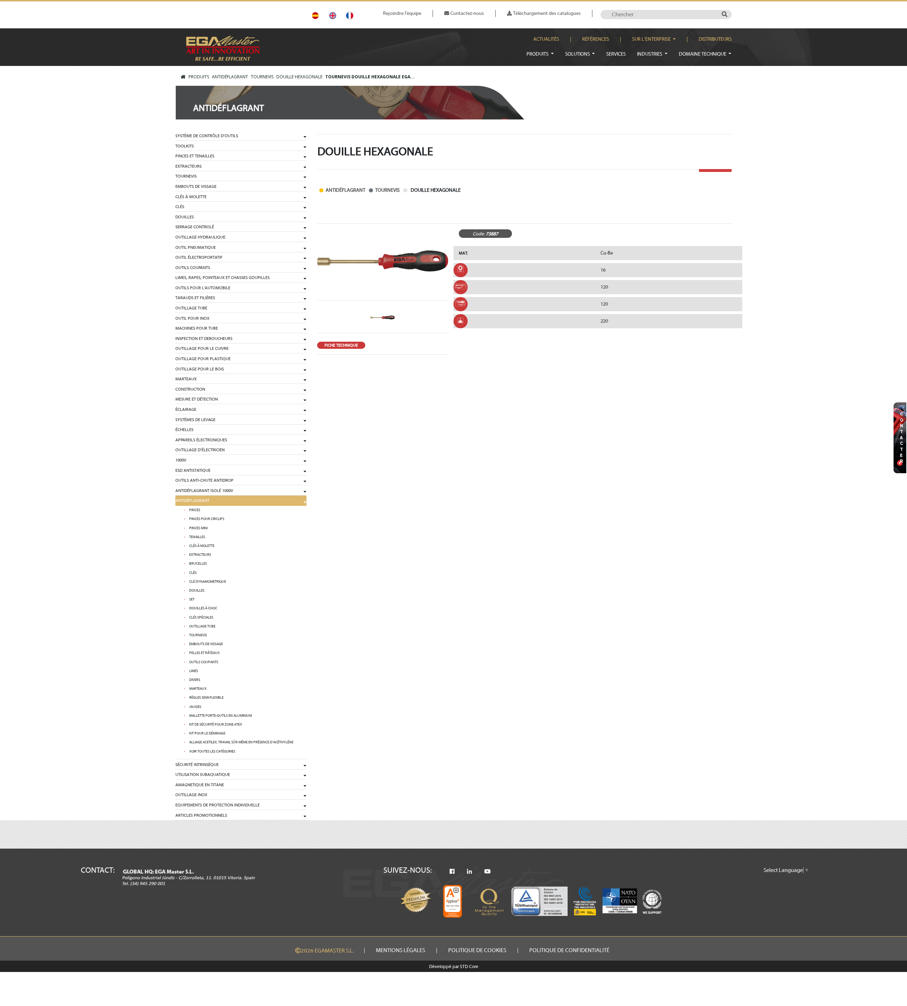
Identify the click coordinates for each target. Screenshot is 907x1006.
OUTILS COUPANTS (192, 267)
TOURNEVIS (262, 77)
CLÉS (179, 206)
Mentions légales (400, 950)
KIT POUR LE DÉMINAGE (207, 733)
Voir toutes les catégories (212, 751)
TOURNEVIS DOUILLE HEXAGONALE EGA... (370, 77)
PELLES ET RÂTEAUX (204, 653)
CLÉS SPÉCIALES (201, 617)
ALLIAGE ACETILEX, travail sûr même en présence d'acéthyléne (241, 742)
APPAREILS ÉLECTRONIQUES (201, 439)
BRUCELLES (198, 563)
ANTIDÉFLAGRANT (230, 77)
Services (616, 54)
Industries (650, 54)
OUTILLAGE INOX (191, 794)
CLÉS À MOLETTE (191, 196)
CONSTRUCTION (190, 389)
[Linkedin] (469, 871)
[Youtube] (487, 871)
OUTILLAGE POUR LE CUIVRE (202, 348)
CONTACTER (901, 438)
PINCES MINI (198, 528)
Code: (479, 233)
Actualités (546, 39)
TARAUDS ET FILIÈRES (195, 297)
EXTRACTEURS (188, 166)
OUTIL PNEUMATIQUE (195, 247)
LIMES (193, 671)
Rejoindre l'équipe (402, 13)
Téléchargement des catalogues (546, 13)
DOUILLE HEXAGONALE (299, 77)
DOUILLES (184, 216)
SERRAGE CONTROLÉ (194, 226)
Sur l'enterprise (652, 39)
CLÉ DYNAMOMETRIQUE (207, 582)
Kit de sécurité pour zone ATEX (215, 724)
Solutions (578, 54)
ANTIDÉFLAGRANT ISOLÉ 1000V (204, 490)
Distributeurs (715, 39)
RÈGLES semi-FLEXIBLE (206, 697)
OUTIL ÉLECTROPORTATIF (198, 257)
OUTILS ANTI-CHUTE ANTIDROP (204, 480)
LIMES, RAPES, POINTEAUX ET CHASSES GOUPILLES (222, 277)
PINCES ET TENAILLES (194, 155)
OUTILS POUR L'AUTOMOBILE (202, 287)
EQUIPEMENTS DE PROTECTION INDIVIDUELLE (217, 805)
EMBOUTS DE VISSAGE (195, 186)
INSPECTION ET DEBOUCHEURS (203, 338)
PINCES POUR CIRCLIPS (206, 519)
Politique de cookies (477, 950)
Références (595, 39)
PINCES (194, 510)
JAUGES (195, 707)
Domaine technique (703, 54)
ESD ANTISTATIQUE (192, 470)
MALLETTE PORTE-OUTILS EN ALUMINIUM (220, 716)
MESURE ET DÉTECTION (196, 399)
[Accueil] (183, 77)
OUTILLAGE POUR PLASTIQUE (203, 358)
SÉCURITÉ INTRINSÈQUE (197, 764)
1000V (180, 460)
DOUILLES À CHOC (203, 608)
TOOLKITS (184, 146)
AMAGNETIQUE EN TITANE (199, 784)
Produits (538, 54)
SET (192, 599)
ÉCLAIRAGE (185, 409)
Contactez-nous (466, 13)
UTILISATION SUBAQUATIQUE (202, 774)
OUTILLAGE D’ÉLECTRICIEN (200, 449)
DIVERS (194, 680)
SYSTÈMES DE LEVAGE (195, 419)
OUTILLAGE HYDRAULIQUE (200, 237)
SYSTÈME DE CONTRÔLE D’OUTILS (206, 135)
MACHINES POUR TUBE (196, 328)
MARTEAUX (186, 378)
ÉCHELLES (184, 429)
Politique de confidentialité (569, 950)
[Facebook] (452, 871)
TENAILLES (197, 537)
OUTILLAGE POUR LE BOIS (199, 369)
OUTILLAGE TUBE (191, 308)
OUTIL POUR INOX (192, 318)
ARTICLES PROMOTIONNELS (201, 815)
